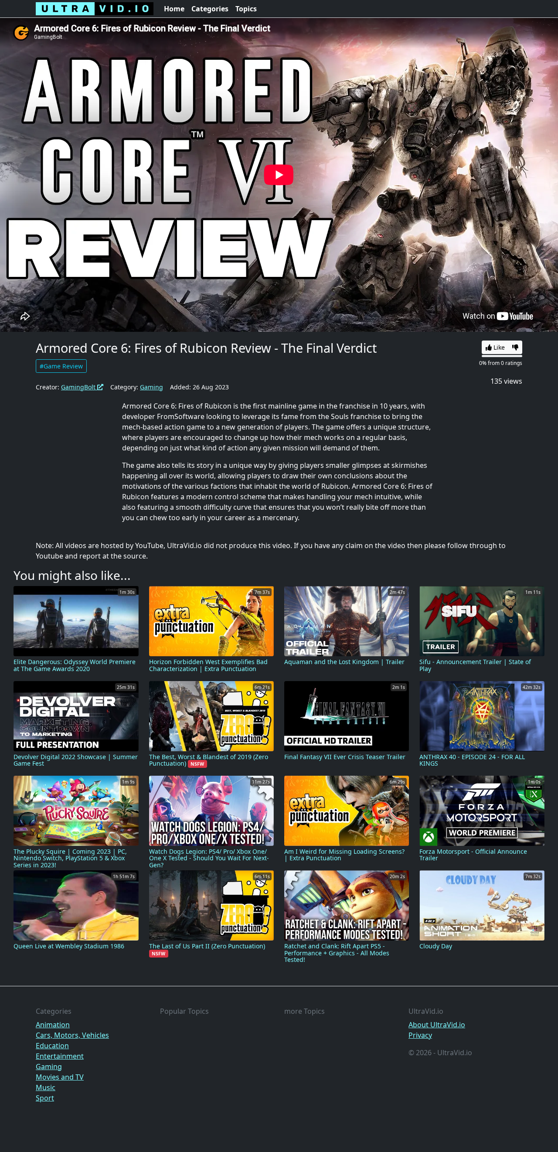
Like (498, 347)
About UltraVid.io (436, 1024)
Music (45, 1087)
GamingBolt (79, 387)
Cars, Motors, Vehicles (72, 1035)
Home (174, 9)
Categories (209, 9)
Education (52, 1045)
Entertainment (60, 1056)
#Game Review (61, 366)
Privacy (420, 1035)
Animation (53, 1024)
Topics (246, 9)
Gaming (151, 387)
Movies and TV (60, 1077)
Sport (45, 1098)
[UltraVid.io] (94, 8)
